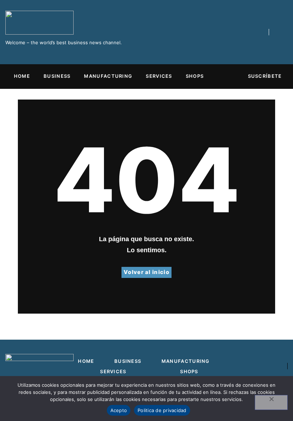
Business (57, 76)
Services (159, 76)
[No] (271, 402)
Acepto (118, 410)
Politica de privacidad (162, 410)
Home (22, 76)
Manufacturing (108, 76)
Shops (195, 76)
